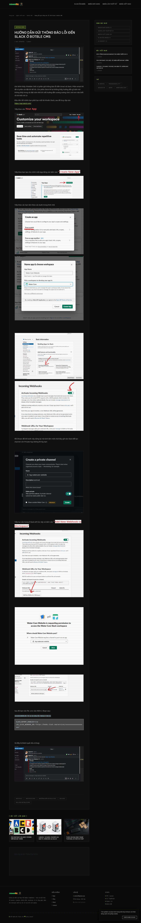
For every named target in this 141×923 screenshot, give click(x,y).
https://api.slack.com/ (23, 103)
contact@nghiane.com (79, 896)
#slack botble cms (23, 802)
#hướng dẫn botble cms (47, 798)
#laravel (101, 84)
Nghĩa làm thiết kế (110, 4)
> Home (53, 896)
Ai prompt (102, 41)
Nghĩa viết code (125, 4)
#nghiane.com (121, 87)
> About (54, 902)
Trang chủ (11, 15)
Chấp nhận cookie (129, 917)
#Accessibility (114, 84)
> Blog (53, 899)
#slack (62, 798)
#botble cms (30, 798)
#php (110, 87)
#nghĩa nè (101, 87)
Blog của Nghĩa (79, 4)
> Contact (54, 905)
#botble (19, 798)
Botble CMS (29, 15)
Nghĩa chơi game (94, 4)
